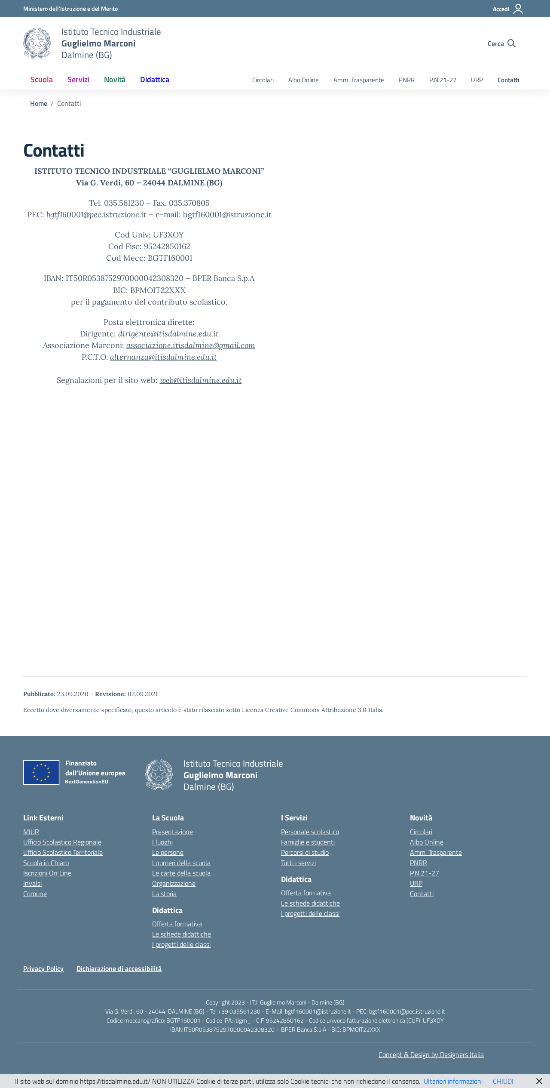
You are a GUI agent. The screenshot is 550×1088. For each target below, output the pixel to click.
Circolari (263, 80)
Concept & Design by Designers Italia (431, 1054)
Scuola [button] (42, 79)
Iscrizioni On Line (47, 873)
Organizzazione (174, 883)
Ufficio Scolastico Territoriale (63, 852)
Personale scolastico (310, 831)
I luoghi (162, 842)
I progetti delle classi (181, 944)
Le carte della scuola (181, 873)
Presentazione (172, 831)
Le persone (167, 852)
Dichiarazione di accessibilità (119, 968)
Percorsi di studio (305, 852)
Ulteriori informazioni (453, 1081)
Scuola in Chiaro (46, 862)
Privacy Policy (43, 968)
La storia (164, 893)
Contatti (508, 80)
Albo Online (303, 80)
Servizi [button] (78, 79)
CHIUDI (503, 1081)
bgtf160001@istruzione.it (227, 214)
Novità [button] (114, 79)
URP (477, 80)
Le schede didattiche (181, 934)
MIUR (31, 831)
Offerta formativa (177, 923)
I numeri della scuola (181, 862)
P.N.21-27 (442, 80)
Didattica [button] (154, 79)
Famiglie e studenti (308, 842)
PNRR (407, 80)
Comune (35, 893)
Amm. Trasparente (358, 80)
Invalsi (32, 883)
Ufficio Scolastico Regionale (62, 842)
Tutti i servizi (298, 862)
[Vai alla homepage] (37, 43)
